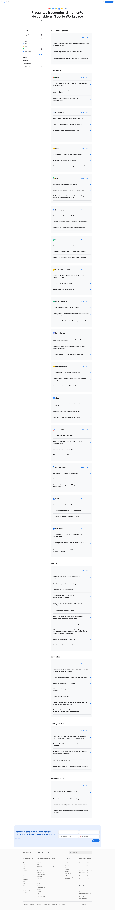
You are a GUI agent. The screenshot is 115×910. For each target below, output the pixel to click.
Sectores (30, 1)
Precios (38, 1)
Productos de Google (56, 904)
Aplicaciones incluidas (28, 858)
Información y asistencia (85, 858)
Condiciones (38, 904)
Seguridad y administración (43, 858)
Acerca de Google (46, 904)
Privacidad (32, 904)
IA (34, 1)
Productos (24, 1)
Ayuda (63, 904)
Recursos (44, 1)
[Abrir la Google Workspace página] (7, 2)
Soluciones (17, 1)
